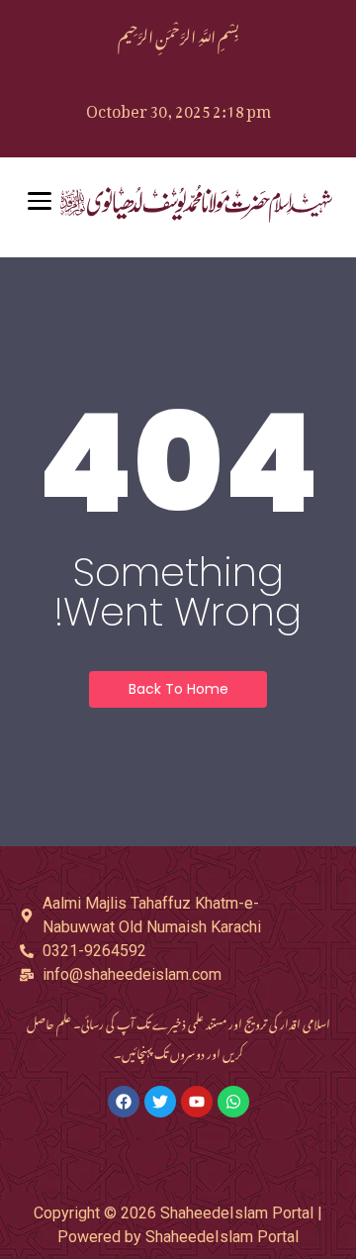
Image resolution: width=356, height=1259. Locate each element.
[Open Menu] (39, 201)
